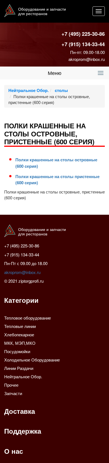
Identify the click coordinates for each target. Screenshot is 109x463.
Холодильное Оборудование (32, 360)
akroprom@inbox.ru (86, 59)
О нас (13, 451)
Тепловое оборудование (27, 318)
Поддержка (22, 431)
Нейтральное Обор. (28, 90)
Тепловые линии (20, 326)
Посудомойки (17, 351)
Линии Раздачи (18, 368)
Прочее (11, 385)
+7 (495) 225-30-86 (83, 33)
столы (61, 90)
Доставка (19, 411)
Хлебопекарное (19, 334)
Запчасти (13, 393)
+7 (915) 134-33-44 (83, 44)
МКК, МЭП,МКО (19, 343)
